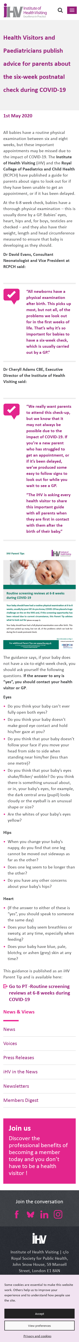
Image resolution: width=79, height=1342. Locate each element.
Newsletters (16, 1086)
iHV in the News (20, 1071)
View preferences (39, 1325)
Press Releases (18, 1057)
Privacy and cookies (37, 1336)
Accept (39, 1313)
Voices (10, 1043)
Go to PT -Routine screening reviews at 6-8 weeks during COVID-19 (39, 992)
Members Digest (20, 1100)
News (9, 1029)
